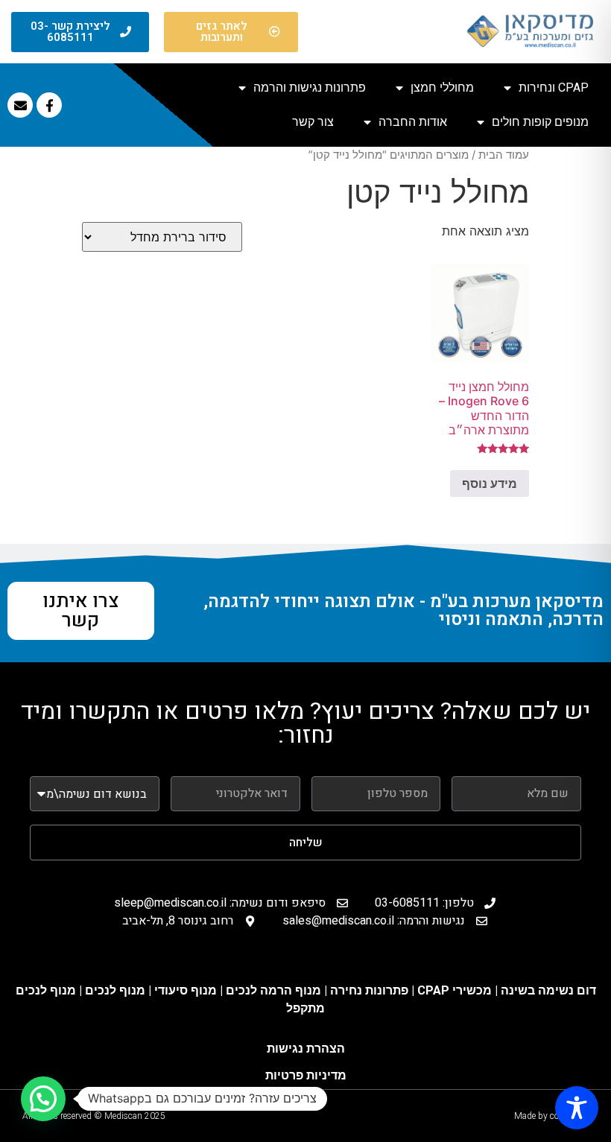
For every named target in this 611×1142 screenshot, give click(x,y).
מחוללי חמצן (442, 87)
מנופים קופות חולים (540, 122)
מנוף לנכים (115, 990)
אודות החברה (413, 122)
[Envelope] (20, 105)
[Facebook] (49, 105)
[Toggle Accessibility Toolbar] (577, 1108)
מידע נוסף (489, 483)
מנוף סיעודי (187, 990)
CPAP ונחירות (554, 87)
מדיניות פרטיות (305, 1075)
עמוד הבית (503, 155)
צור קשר (313, 122)
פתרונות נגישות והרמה (309, 87)
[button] (43, 1098)
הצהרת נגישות (306, 1048)
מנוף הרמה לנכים (273, 990)
